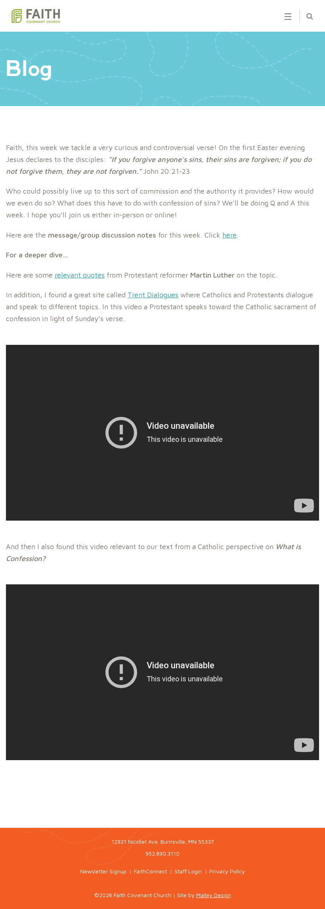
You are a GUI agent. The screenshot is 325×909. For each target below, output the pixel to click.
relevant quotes (80, 275)
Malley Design (213, 895)
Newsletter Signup (103, 871)
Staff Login (188, 871)
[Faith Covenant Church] (35, 16)
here (229, 235)
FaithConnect (150, 871)
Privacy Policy (227, 871)
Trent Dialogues (153, 295)
